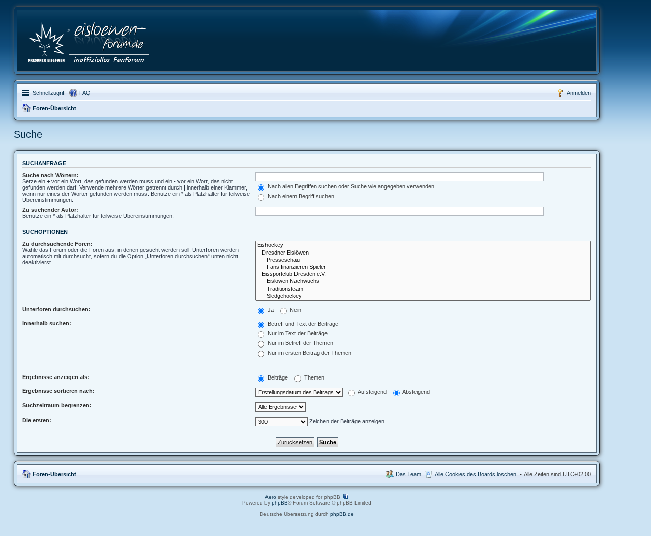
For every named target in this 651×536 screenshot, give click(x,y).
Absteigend (415, 392)
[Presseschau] (423, 260)
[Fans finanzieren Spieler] (423, 267)
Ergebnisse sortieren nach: (58, 391)
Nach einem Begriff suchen (300, 196)
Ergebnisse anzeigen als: (56, 377)
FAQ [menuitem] (85, 93)
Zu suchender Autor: (50, 210)
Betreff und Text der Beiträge (302, 324)
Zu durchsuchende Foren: (57, 244)
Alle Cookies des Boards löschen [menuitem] (475, 474)
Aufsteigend (372, 392)
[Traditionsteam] (423, 289)
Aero (270, 497)
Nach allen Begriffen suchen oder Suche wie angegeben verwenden (350, 186)
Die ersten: (36, 420)
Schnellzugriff (49, 93)
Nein (294, 310)
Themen (313, 377)
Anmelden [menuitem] (579, 93)
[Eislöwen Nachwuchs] (423, 281)
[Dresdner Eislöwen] (423, 253)
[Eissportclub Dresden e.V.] (423, 274)
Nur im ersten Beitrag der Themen (308, 353)
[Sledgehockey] (423, 296)
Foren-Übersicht (54, 108)
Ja (270, 310)
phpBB (280, 503)
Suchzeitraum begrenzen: (57, 405)
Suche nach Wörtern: (50, 175)
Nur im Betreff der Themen (299, 343)
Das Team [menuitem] (408, 474)
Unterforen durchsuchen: (56, 309)
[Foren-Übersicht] (89, 41)
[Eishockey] (423, 245)
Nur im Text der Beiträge (297, 333)
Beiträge (277, 377)
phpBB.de (342, 514)
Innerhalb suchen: (46, 323)
